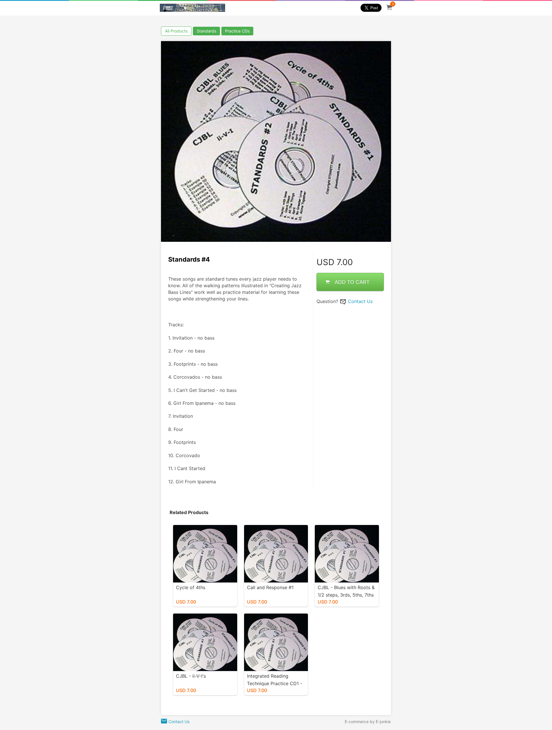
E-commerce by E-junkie (368, 721)
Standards (206, 30)
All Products (176, 30)
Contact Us (360, 301)
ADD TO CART (352, 282)
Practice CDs (237, 30)
